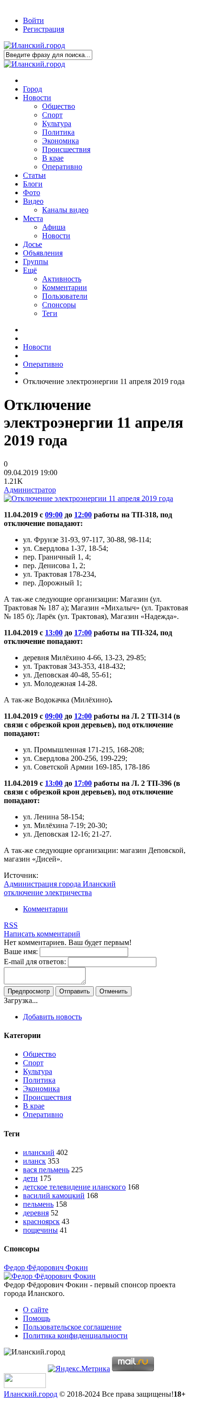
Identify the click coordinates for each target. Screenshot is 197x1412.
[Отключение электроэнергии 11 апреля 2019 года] (88, 498)
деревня (36, 1213)
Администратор (30, 490)
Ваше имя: (21, 951)
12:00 (83, 515)
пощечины (40, 1230)
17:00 (83, 633)
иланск (34, 1161)
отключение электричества (48, 892)
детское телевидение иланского (74, 1187)
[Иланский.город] (34, 45)
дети (30, 1178)
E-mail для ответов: (35, 961)
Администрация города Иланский (60, 884)
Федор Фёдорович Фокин (46, 1267)
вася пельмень (46, 1170)
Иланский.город (30, 1394)
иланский (39, 1152)
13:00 (54, 633)
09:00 (54, 515)
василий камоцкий (54, 1195)
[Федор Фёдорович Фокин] (50, 1276)
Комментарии (45, 909)
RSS (11, 925)
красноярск (41, 1221)
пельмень (38, 1204)
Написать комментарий (42, 934)
